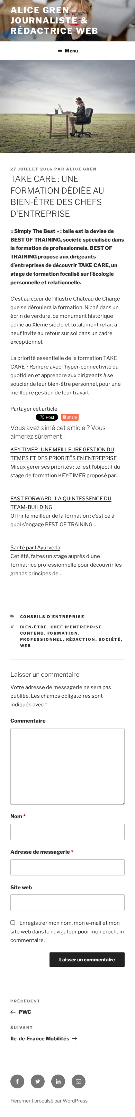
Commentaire (28, 721)
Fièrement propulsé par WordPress (49, 1101)
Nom (18, 816)
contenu (32, 633)
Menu (71, 50)
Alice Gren (81, 169)
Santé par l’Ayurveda (35, 548)
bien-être (33, 627)
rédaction (81, 639)
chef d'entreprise (76, 627)
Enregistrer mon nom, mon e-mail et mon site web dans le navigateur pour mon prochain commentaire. (67, 931)
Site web (21, 887)
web (26, 645)
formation (62, 633)
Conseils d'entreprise (52, 616)
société (110, 639)
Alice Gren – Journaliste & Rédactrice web (54, 20)
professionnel (41, 639)
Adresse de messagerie (41, 852)
